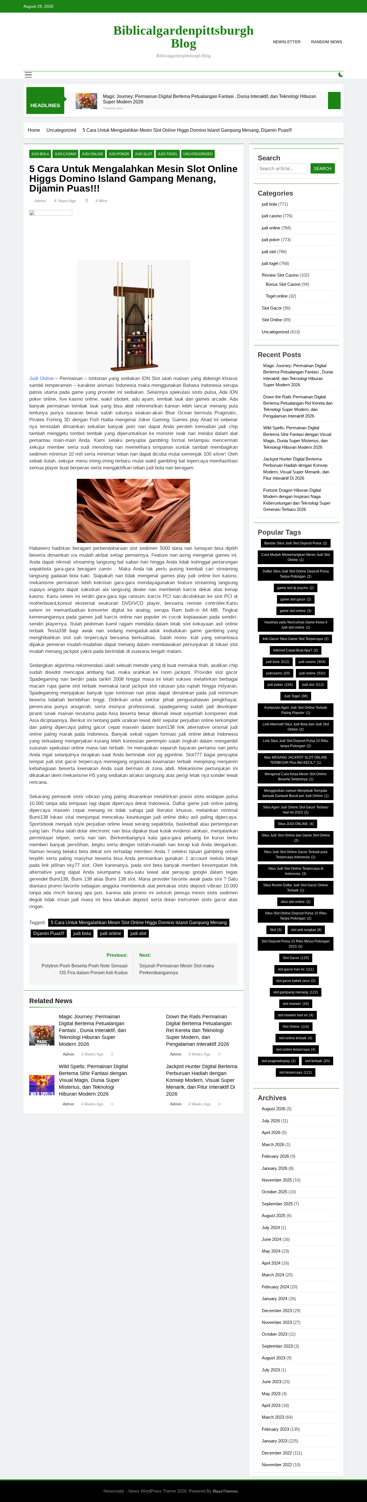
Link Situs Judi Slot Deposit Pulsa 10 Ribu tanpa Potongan (295, 743)
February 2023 (275, 1429)
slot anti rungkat (306, 930)
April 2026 (271, 1132)
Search (322, 168)
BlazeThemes (225, 1491)
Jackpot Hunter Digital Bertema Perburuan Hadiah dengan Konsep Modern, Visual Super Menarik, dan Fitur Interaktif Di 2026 (201, 1080)
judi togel (168, 154)
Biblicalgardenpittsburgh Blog (183, 36)
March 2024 (273, 1274)
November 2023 (277, 1322)
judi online (92, 154)
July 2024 (271, 1227)
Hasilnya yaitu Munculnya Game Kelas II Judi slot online (295, 624)
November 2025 (277, 1180)
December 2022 (277, 1452)
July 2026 (271, 1120)
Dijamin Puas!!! (48, 933)
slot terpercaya (295, 1072)
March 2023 (273, 1417)
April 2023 (271, 1405)
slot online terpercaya (295, 1050)
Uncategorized (198, 154)
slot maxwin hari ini (295, 1015)
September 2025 (277, 1203)
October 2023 (274, 1334)
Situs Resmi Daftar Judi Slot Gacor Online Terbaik (295, 887)
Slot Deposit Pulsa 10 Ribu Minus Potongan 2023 (295, 943)
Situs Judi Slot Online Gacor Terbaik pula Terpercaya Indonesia (295, 854)
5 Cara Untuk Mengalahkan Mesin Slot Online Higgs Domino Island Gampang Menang (139, 922)
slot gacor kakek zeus (295, 981)
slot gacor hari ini (296, 969)
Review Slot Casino (280, 275)
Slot (276, 930)
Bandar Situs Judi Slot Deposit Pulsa (295, 543)
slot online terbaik (295, 1038)
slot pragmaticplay (278, 1061)
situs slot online (296, 902)
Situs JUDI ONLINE (296, 824)
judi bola (40, 154)
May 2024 (271, 1251)
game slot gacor (295, 599)
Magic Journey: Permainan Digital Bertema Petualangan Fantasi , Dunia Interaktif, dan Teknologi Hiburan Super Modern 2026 (209, 99)
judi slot (143, 154)
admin (40, 200)
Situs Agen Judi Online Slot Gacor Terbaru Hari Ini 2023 (295, 809)
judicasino (278, 673)
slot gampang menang (295, 992)
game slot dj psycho (295, 588)
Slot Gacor (272, 308)
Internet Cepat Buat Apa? (295, 650)
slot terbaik (317, 1061)
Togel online (277, 296)
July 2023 (271, 1369)
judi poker (119, 154)
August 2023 (273, 1357)
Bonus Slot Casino (283, 284)
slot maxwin (296, 1004)
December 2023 (277, 1310)
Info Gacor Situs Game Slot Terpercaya (296, 639)
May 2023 (271, 1393)
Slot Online (272, 319)
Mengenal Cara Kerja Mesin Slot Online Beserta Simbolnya (296, 776)
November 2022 (277, 1464)
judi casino (65, 154)
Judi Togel (296, 696)
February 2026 (275, 1156)
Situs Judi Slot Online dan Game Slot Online (295, 837)
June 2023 (271, 1381)
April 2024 (271, 1263)
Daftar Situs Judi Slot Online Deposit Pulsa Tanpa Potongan (296, 573)
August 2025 (273, 1215)
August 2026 (273, 1108)
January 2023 (274, 1440)
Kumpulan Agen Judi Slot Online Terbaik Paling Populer (295, 710)
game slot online (295, 611)
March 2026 (273, 1144)
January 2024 (274, 1298)
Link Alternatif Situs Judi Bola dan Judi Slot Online (296, 726)
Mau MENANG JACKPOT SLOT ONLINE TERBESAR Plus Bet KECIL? (295, 760)
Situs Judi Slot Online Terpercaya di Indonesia (295, 871)
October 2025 (274, 1191)
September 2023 (277, 1346)
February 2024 (275, 1286)
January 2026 (274, 1168)
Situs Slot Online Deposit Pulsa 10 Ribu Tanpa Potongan (296, 915)
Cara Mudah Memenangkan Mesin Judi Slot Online (295, 557)
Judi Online (41, 378)
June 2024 (271, 1239)
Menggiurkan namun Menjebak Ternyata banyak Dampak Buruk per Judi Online (296, 793)
